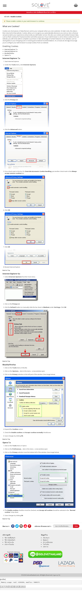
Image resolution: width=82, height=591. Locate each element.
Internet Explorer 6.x (11, 51)
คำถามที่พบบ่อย (48, 542)
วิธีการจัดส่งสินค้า (10, 540)
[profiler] (3, 579)
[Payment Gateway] (13, 557)
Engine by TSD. (57, 575)
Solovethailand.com (32, 575)
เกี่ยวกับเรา (46, 538)
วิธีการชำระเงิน (9, 542)
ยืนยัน (76, 526)
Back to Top (6, 270)
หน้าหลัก (7, 17)
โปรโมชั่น (46, 544)
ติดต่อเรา (45, 540)
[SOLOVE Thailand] (41, 5)
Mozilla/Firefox (9, 53)
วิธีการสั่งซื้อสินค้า (10, 538)
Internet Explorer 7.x (11, 49)
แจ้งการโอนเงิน (9, 544)
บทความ (45, 547)
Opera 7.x (7, 55)
